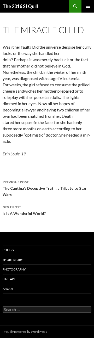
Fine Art (9, 279)
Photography (14, 269)
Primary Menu (87, 6)
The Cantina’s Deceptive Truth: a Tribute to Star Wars (45, 188)
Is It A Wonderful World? (24, 210)
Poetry (8, 250)
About (8, 289)
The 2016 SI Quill (20, 6)
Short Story (13, 260)
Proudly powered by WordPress (25, 332)
